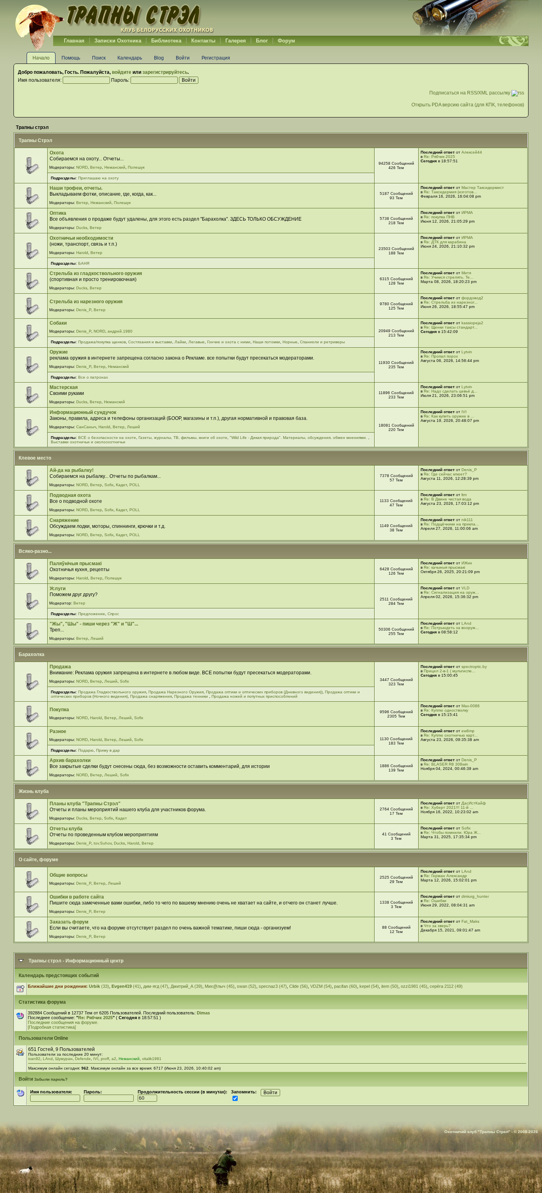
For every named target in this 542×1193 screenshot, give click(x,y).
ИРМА (467, 212)
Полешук (136, 167)
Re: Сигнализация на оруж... (451, 592)
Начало (41, 58)
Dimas (203, 1012)
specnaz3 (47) (273, 986)
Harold (82, 252)
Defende (83, 1058)
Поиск (99, 58)
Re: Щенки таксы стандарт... (451, 327)
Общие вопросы (68, 875)
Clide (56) (298, 986)
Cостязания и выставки (150, 342)
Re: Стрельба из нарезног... (451, 302)
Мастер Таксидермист (482, 187)
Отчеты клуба (66, 828)
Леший (133, 427)
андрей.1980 (120, 331)
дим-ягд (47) (155, 986)
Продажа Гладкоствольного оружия (112, 692)
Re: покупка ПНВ (439, 217)
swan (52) (246, 986)
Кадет (121, 485)
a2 (113, 1058)
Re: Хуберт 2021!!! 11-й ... (448, 807)
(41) (126, 986)
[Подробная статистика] (52, 1027)
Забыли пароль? (50, 1079)
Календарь (129, 58)
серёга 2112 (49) (446, 986)
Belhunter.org (114, 18)
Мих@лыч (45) (219, 986)
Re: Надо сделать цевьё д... (450, 391)
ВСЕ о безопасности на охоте (107, 437)
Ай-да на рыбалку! (72, 470)
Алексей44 (471, 152)
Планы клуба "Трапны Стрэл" (85, 803)
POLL (134, 485)
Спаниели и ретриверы (322, 342)
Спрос (113, 614)
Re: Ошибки (435, 901)
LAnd (466, 623)
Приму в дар (108, 750)
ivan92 (34, 1058)
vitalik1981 (151, 1058)
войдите (121, 72)
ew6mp (468, 731)
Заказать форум (69, 922)
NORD (82, 167)
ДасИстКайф (473, 803)
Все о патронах (93, 377)
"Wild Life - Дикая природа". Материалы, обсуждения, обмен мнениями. (299, 437)
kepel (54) (369, 986)
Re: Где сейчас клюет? (445, 474)
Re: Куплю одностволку (446, 710)
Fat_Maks (470, 921)
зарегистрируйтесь (165, 72)
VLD (465, 588)
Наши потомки (266, 342)
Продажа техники (191, 696)
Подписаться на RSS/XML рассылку (470, 93)
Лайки (180, 342)
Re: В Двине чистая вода (447, 499)
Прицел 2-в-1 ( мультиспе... (449, 671)
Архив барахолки (70, 760)
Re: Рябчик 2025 (439, 156)
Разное (58, 731)
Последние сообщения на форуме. (63, 1022)
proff (105, 1058)
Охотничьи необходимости (81, 238)
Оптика (58, 213)
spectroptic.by (474, 666)
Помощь (71, 58)
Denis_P (83, 310)
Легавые (196, 342)
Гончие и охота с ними (228, 342)
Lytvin (466, 352)
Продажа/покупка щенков (102, 342)
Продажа (60, 667)
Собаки (58, 323)
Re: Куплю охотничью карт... (451, 735)
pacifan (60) (345, 986)
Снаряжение (64, 520)
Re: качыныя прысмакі (444, 567)
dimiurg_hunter (475, 896)
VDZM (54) (321, 986)
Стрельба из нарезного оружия (86, 301)
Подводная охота (70, 495)
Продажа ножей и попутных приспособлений (254, 696)
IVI (464, 412)
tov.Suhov (102, 843)
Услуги (57, 588)
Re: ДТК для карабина (445, 242)
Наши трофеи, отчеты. (76, 188)
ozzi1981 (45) (414, 986)
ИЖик (466, 563)
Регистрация (216, 58)
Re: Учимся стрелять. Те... (448, 277)
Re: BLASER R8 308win (446, 764)
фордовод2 (472, 298)
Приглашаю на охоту (98, 178)
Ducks (81, 227)
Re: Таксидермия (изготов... (450, 192)
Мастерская (64, 387)
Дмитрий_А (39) (186, 986)
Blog (159, 58)
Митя (466, 273)
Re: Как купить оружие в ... (449, 416)
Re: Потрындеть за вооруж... (451, 627)
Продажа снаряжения (151, 696)
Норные (290, 342)
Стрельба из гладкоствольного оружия (96, 273)
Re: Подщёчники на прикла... (451, 524)
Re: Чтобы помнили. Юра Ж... (452, 832)
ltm (464, 495)
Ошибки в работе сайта (77, 897)
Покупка (59, 709)
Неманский (114, 167)
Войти (183, 58)
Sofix (108, 485)
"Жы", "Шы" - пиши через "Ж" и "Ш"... (94, 624)
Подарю (86, 750)
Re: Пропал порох (441, 356)
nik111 (467, 520)
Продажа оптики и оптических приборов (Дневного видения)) (264, 692)
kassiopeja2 (472, 323)
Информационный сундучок (83, 412)
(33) (99, 986)
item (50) (389, 986)
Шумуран (64, 1058)
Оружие (59, 352)
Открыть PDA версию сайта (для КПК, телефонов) (467, 105)
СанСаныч (86, 427)
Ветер (96, 167)
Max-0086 (470, 706)
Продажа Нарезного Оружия (176, 692)
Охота (57, 153)
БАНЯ (83, 263)
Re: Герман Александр (445, 876)
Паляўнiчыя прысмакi (76, 563)
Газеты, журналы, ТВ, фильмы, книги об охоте (182, 437)
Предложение (91, 614)
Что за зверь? (437, 926)
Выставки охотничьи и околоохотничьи (88, 442)
